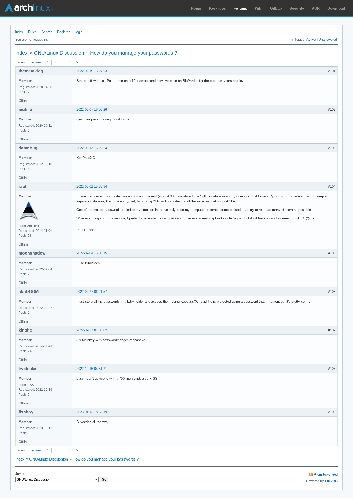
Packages (217, 8)
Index (19, 32)
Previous (35, 62)
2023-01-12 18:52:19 (91, 412)
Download (336, 8)
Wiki (258, 8)
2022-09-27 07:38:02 (91, 330)
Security (297, 8)
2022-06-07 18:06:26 (91, 109)
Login (78, 32)
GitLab (276, 8)
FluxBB (331, 481)
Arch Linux (28, 8)
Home (196, 8)
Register (63, 32)
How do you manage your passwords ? (133, 53)
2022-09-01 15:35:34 (91, 186)
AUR (316, 8)
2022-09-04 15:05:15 (91, 253)
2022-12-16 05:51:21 (91, 369)
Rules (32, 32)
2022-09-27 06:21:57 (91, 292)
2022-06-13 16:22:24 (91, 148)
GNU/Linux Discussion (59, 53)
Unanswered (328, 39)
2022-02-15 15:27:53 (91, 71)
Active (311, 39)
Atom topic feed (326, 474)
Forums (240, 8)
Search (47, 32)
